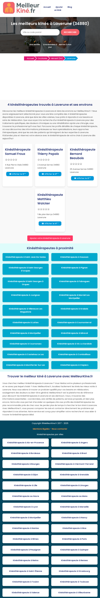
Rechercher (70, 32)
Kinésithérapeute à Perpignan (25, 549)
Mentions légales (41, 428)
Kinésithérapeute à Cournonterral (74, 322)
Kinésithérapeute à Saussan (74, 257)
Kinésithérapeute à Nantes (25, 528)
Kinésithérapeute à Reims (25, 560)
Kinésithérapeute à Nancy (74, 517)
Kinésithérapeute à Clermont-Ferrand (74, 464)
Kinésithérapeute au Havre (25, 496)
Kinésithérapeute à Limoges (74, 485)
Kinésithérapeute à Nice (74, 528)
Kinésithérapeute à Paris (74, 539)
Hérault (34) (57, 58)
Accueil (47, 7)
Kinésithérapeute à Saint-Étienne (25, 571)
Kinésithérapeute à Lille (25, 485)
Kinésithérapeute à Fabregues (74, 281)
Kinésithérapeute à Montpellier (25, 333)
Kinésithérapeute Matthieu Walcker (50, 199)
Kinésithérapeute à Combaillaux (74, 354)
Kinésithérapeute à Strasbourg (74, 571)
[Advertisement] (50, 79)
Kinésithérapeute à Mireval (74, 333)
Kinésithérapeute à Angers (74, 442)
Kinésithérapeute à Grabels (74, 308)
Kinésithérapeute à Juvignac (25, 295)
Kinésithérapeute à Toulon (25, 581)
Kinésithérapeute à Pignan (74, 267)
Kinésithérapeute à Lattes (26, 322)
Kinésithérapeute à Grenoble (74, 474)
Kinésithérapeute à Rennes (74, 560)
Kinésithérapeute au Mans (74, 496)
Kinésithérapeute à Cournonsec (26, 343)
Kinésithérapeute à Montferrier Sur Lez (25, 365)
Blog (70, 7)
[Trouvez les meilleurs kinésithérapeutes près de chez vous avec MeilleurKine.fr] (22, 13)
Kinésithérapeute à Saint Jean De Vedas (26, 257)
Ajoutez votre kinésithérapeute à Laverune (50, 238)
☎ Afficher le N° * (17, 174)
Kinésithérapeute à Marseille (74, 506)
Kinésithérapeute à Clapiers (74, 365)
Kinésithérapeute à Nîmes (26, 539)
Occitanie (42, 58)
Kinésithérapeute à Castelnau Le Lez (25, 354)
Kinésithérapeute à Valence (25, 592)
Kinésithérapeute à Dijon (25, 474)
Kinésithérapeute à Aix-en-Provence (25, 442)
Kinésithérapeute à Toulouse (74, 581)
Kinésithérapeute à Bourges (26, 464)
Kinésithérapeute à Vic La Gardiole (74, 343)
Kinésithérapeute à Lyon (26, 506)
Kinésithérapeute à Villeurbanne (74, 592)
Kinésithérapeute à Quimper (74, 549)
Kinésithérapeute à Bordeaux (25, 453)
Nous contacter (59, 428)
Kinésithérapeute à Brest (74, 453)
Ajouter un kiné (58, 8)
